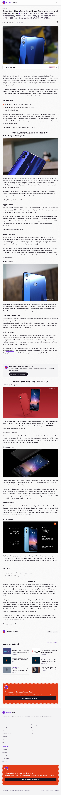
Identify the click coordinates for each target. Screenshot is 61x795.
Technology (34, 725)
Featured (4, 8)
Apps (32, 733)
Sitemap (56, 790)
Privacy (42, 790)
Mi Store (25, 344)
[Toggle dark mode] (57, 2)
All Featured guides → (52, 642)
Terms (47, 790)
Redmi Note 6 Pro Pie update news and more (18, 104)
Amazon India (10, 351)
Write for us (5, 755)
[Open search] (52, 2)
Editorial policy (6, 758)
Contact (4, 752)
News (3, 730)
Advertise (4, 761)
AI (3, 739)
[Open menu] (48, 2)
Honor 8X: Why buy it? (15, 200)
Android (4, 736)
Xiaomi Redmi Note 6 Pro (12, 76)
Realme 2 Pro (7, 91)
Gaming (4, 725)
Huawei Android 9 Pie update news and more (18, 573)
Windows (33, 728)
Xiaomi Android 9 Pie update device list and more (20, 576)
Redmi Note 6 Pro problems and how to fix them (19, 107)
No (56, 631)
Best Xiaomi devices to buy (13, 110)
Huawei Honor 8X (48, 114)
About (51, 790)
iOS (3, 742)
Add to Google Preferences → (18, 374)
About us (4, 749)
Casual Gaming (6, 728)
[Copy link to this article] (57, 22)
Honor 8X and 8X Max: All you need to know (21, 127)
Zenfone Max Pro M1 (17, 91)
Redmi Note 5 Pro (42, 584)
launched (31, 76)
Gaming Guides (6, 733)
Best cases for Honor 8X (15, 229)
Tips (32, 730)
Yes (50, 631)
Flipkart (16, 344)
